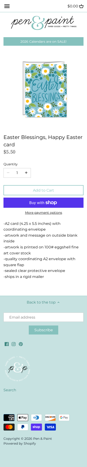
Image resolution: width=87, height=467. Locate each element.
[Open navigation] (6, 6)
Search (9, 390)
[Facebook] (7, 343)
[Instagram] (14, 343)
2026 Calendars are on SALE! (43, 41)
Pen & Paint (42, 439)
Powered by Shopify (19, 443)
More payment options (43, 212)
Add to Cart (43, 190)
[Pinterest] (21, 343)
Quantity (10, 164)
